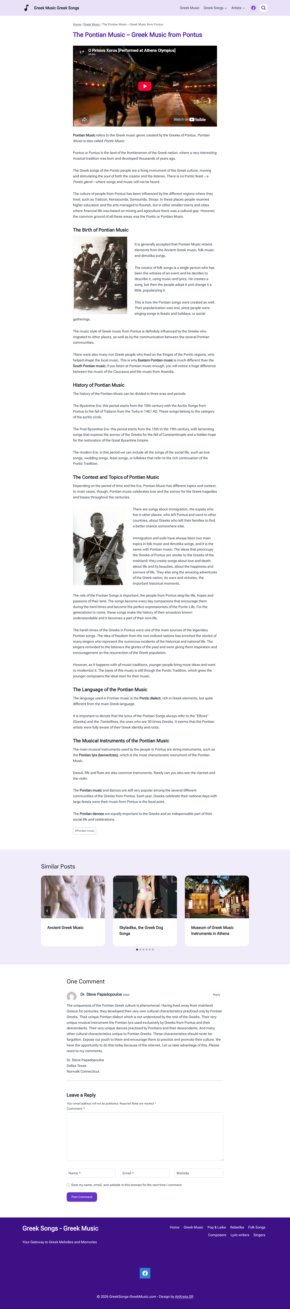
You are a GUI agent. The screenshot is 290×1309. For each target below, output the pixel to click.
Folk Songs (256, 1227)
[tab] (137, 950)
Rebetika (237, 1227)
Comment (76, 1108)
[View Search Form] (264, 8)
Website (182, 1173)
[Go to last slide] (47, 911)
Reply (216, 994)
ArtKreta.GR (184, 1296)
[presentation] (73, 897)
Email (128, 1173)
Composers (217, 1235)
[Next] (242, 911)
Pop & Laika (217, 1227)
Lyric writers (240, 1235)
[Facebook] (253, 8)
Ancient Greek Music (65, 927)
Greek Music (189, 8)
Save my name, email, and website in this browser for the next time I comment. (126, 1185)
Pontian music (84, 830)
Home (175, 1227)
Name (74, 1173)
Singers (259, 1235)
